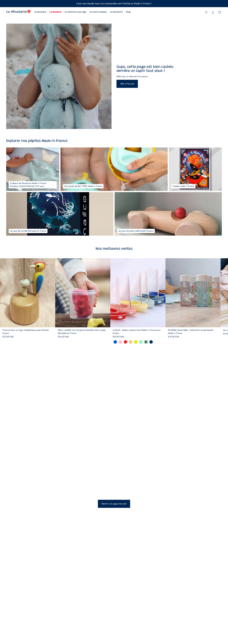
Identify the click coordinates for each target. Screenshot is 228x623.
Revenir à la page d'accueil (114, 503)
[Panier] (219, 12)
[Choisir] (105, 322)
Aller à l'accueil (127, 83)
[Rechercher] (206, 12)
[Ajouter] (50, 322)
